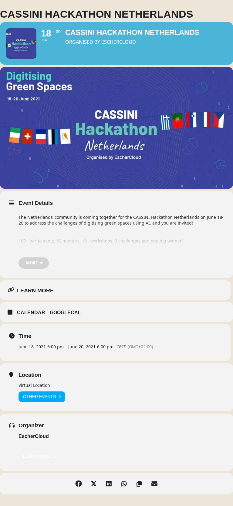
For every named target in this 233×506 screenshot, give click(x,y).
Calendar (31, 312)
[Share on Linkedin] (108, 483)
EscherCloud (34, 436)
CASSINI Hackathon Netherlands (166, 217)
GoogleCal (65, 312)
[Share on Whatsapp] (124, 483)
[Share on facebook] (78, 483)
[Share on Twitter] (93, 483)
